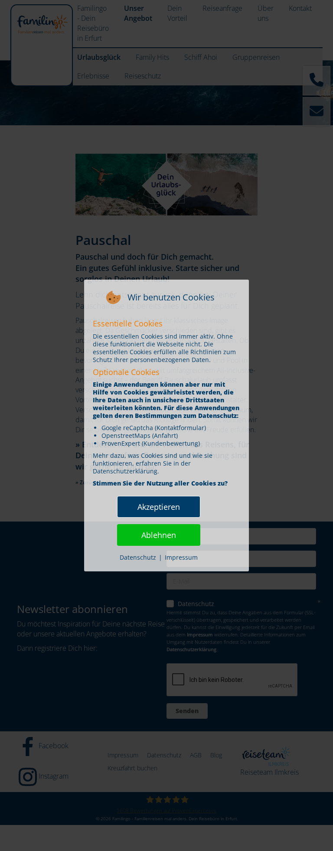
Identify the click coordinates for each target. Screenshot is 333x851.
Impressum (181, 557)
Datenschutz (138, 557)
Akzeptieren (158, 507)
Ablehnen (158, 535)
